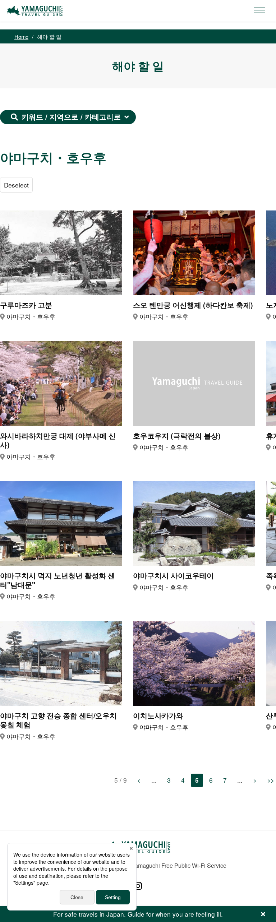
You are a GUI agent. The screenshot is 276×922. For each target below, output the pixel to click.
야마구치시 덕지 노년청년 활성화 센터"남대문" (57, 580)
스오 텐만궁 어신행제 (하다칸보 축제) (193, 305)
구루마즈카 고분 (26, 305)
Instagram (138, 885)
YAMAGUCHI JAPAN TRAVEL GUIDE (36, 11)
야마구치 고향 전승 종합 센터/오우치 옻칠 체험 (58, 720)
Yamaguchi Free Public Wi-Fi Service (178, 865)
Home (21, 36)
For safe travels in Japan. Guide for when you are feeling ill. (138, 913)
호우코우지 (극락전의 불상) (177, 435)
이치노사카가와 (158, 715)
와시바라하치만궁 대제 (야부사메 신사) (58, 440)
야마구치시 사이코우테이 (173, 575)
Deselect (16, 184)
